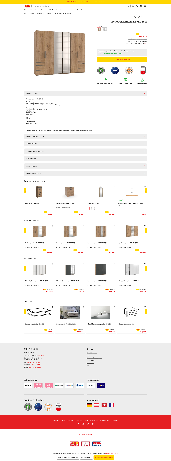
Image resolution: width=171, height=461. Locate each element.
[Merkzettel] (137, 6)
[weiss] (104, 29)
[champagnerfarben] (88, 208)
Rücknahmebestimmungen (94, 358)
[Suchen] (128, 6)
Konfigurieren (86, 457)
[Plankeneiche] (99, 29)
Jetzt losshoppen (99, 1)
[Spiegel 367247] (101, 192)
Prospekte (115, 420)
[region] (59, 53)
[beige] (91, 208)
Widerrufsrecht (104, 420)
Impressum (79, 420)
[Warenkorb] (141, 6)
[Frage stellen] (139, 17)
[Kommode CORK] (39, 192)
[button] (105, 81)
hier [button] (145, 43)
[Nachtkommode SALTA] (70, 192)
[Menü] (145, 6)
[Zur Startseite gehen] (27, 6)
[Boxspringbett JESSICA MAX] (70, 312)
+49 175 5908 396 (36, 364)
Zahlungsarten (91, 360)
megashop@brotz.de (34, 367)
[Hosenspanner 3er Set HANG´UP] (132, 192)
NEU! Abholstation (92, 353)
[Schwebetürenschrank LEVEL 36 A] (39, 269)
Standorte (41, 355)
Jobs (63, 420)
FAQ (88, 355)
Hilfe (88, 365)
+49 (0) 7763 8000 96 (33, 362)
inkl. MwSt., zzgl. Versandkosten (137, 39)
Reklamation (90, 363)
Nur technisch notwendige (68, 457)
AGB (86, 420)
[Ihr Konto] (133, 6)
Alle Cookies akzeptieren (104, 457)
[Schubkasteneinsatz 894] (132, 312)
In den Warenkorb (123, 59)
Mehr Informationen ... (111, 453)
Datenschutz (94, 420)
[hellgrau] (94, 208)
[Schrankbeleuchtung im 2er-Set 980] (101, 312)
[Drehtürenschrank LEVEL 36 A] (59, 53)
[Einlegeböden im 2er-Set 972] (39, 312)
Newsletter (70, 420)
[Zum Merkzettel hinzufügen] (146, 17)
